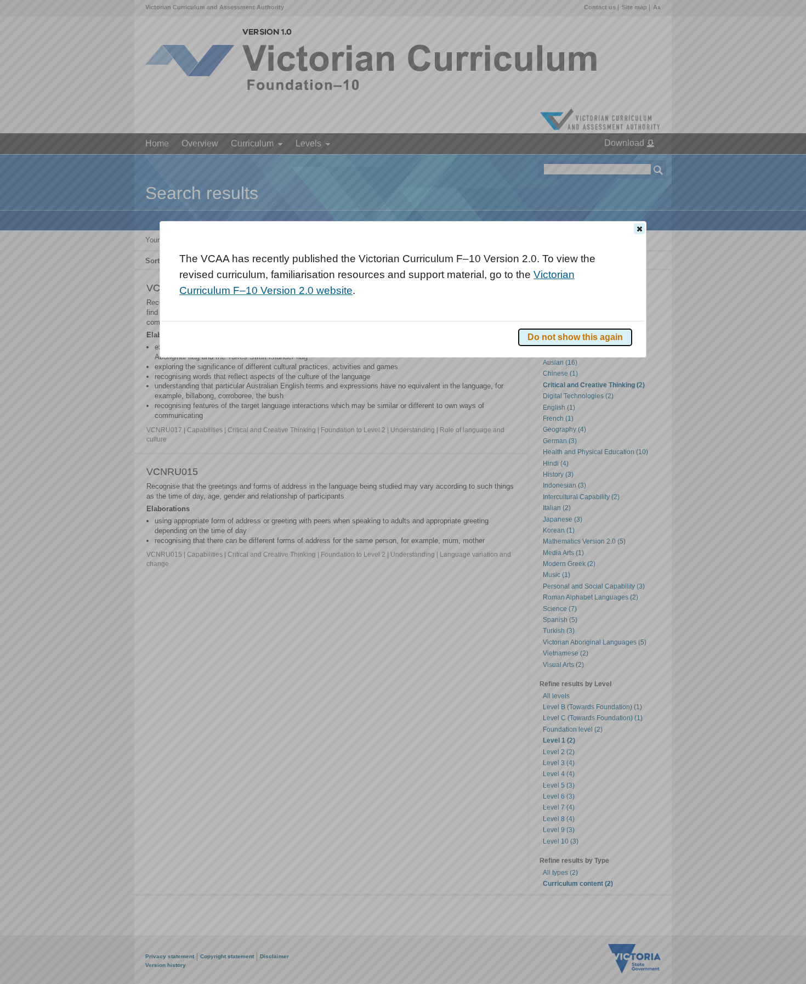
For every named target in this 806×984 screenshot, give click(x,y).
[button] (639, 228)
